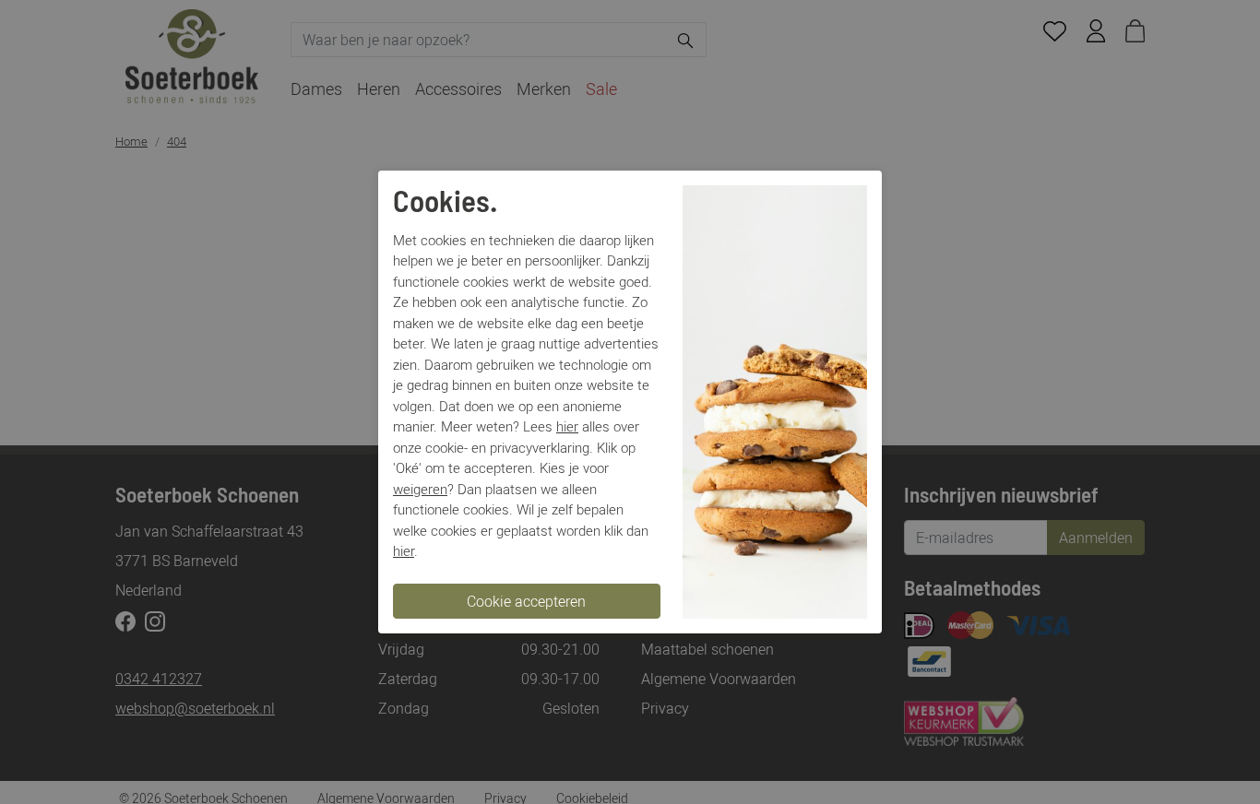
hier (567, 426)
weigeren (420, 488)
